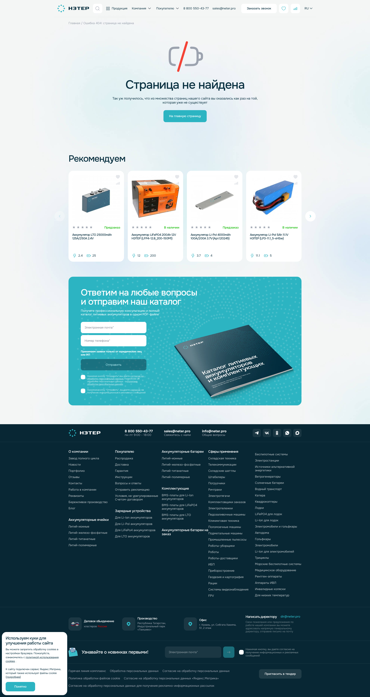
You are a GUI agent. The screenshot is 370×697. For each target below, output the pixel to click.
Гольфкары (263, 539)
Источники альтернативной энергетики (275, 468)
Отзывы (74, 477)
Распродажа (124, 458)
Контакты (75, 483)
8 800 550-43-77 (196, 8)
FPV (211, 596)
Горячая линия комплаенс (87, 671)
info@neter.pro (214, 431)
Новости (75, 464)
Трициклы (262, 558)
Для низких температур (272, 595)
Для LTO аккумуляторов (132, 536)
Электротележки (220, 508)
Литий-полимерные (83, 545)
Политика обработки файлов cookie (94, 678)
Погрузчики (216, 483)
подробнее (13, 677)
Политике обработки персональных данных (112, 383)
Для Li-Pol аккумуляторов (133, 524)
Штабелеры (216, 477)
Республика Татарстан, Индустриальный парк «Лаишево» (151, 626)
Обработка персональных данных (134, 671)
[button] (118, 177)
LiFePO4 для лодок (268, 514)
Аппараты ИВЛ (265, 583)
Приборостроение (221, 571)
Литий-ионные (79, 526)
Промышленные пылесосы (227, 539)
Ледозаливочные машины (226, 514)
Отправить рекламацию (132, 489)
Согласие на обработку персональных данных (196, 671)
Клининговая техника (223, 521)
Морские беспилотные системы (278, 564)
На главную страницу (185, 116)
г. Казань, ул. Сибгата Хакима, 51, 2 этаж (217, 626)
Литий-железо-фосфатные (88, 533)
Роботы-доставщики (223, 558)
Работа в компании (82, 489)
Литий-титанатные (82, 539)
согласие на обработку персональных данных (115, 377)
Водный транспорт (268, 489)
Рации (212, 583)
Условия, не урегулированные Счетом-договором (136, 497)
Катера (260, 495)
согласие (135, 389)
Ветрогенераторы (268, 476)
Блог (72, 508)
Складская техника (222, 458)
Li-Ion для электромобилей (274, 551)
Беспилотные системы (271, 454)
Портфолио (77, 471)
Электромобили (266, 545)
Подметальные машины (225, 533)
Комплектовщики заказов (227, 502)
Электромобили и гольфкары (276, 526)
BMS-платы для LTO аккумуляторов (176, 516)
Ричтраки (215, 489)
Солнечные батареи (269, 483)
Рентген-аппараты (268, 576)
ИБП (211, 564)
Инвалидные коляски (270, 589)
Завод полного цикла (84, 458)
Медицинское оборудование (275, 570)
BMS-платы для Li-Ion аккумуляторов (177, 497)
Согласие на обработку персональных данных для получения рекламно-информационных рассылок (141, 686)
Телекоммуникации (222, 464)
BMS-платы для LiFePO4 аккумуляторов (179, 507)
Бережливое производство (88, 502)
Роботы (213, 552)
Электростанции (267, 460)
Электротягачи (219, 496)
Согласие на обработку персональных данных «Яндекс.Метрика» (171, 678)
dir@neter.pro (290, 616)
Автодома (262, 533)
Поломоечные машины (224, 527)
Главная (74, 23)
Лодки (259, 508)
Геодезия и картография (226, 577)
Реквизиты (76, 496)
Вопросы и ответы (128, 483)
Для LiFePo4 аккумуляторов (135, 530)
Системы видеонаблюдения (228, 589)
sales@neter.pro (224, 8)
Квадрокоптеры (266, 502)
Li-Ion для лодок (266, 520)
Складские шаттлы (222, 471)
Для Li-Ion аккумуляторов (133, 517)
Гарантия (121, 471)
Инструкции (123, 477)
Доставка (122, 464)
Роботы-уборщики (221, 546)
